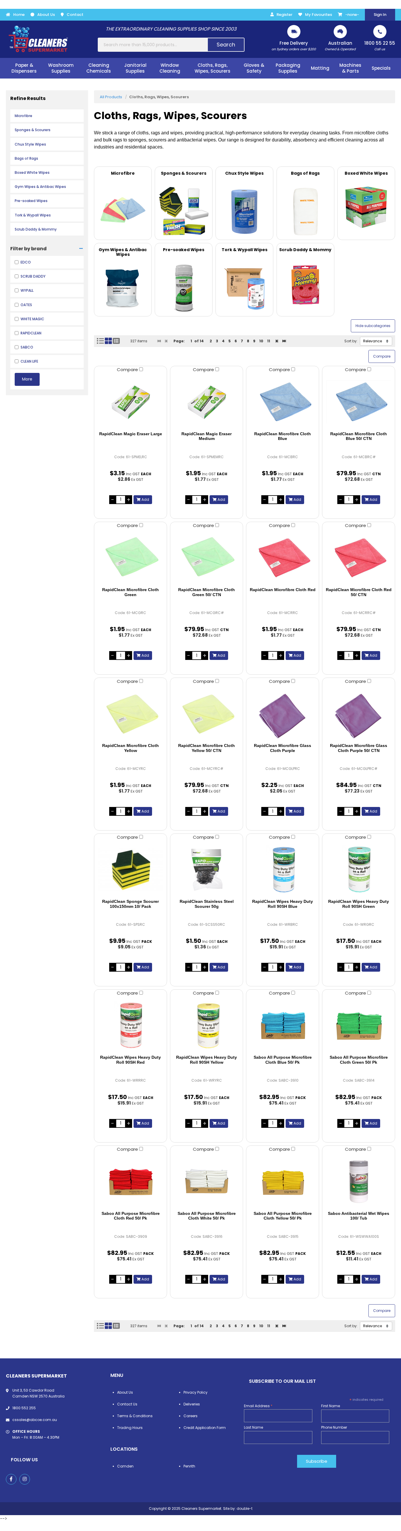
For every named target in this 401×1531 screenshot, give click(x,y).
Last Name (253, 1427)
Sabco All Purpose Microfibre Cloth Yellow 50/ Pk (283, 1216)
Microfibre (23, 115)
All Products (111, 97)
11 (268, 340)
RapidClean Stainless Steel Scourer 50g (207, 904)
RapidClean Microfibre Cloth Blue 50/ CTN (358, 436)
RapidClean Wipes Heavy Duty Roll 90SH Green (358, 904)
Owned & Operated (340, 45)
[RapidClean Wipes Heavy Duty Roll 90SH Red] (130, 1025)
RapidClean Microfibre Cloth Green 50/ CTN (206, 592)
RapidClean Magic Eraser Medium (206, 436)
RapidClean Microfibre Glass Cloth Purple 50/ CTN (358, 748)
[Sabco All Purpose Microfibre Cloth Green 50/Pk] (358, 1025)
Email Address (258, 1405)
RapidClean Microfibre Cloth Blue (282, 436)
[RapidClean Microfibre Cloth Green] (130, 557)
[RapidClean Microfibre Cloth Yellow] (130, 713)
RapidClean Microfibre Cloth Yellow (130, 748)
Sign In (380, 14)
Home (19, 14)
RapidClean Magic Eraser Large (130, 433)
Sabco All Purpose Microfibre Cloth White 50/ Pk (207, 1216)
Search (226, 44)
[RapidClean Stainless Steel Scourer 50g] (206, 869)
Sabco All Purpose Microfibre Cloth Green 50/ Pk (359, 1060)
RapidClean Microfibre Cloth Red (283, 589)
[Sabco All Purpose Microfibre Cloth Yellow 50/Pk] (282, 1181)
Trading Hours (130, 1427)
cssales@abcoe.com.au (34, 1419)
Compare (128, 369)
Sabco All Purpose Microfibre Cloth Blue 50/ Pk (283, 1060)
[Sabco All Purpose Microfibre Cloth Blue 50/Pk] (282, 1025)
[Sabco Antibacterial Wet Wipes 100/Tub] (358, 1181)
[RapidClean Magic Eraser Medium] (206, 402)
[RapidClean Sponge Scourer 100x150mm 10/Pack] (130, 869)
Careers (190, 1415)
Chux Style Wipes (30, 144)
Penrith (189, 1466)
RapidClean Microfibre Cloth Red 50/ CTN (359, 592)
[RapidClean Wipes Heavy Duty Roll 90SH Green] (358, 869)
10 (261, 340)
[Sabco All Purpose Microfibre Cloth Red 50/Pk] (130, 1181)
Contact (75, 14)
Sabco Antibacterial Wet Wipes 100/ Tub (358, 1216)
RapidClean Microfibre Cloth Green (130, 592)
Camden (125, 1466)
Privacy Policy (195, 1392)
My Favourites (318, 14)
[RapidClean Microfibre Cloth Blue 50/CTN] (358, 402)
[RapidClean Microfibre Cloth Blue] (282, 402)
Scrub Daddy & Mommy (36, 229)
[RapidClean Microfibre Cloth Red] (282, 557)
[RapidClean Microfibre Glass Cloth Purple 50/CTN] (358, 713)
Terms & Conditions (135, 1415)
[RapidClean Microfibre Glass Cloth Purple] (282, 713)
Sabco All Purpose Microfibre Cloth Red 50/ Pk (131, 1216)
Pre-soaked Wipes (31, 200)
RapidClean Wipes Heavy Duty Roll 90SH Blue (282, 904)
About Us (46, 14)
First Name (330, 1405)
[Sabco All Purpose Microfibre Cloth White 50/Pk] (206, 1181)
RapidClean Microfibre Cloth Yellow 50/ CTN (206, 748)
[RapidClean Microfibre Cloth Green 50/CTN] (206, 557)
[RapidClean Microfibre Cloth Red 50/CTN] (358, 557)
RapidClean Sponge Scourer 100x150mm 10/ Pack (130, 904)
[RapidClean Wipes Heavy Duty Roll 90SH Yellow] (206, 1025)
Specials (381, 68)
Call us (379, 45)
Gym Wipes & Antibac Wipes (40, 186)
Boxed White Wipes (32, 172)
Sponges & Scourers (32, 129)
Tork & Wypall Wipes (33, 215)
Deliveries (191, 1404)
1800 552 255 (24, 1407)
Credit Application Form (204, 1427)
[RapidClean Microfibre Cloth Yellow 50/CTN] (206, 713)
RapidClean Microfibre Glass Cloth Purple (282, 748)
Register (284, 14)
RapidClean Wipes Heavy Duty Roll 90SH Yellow (206, 1060)
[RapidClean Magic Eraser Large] (130, 402)
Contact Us (127, 1404)
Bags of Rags (26, 158)
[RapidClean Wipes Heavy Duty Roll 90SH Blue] (282, 869)
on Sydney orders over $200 (294, 45)
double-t (244, 1508)
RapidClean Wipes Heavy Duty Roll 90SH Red (130, 1060)
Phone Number (334, 1427)
